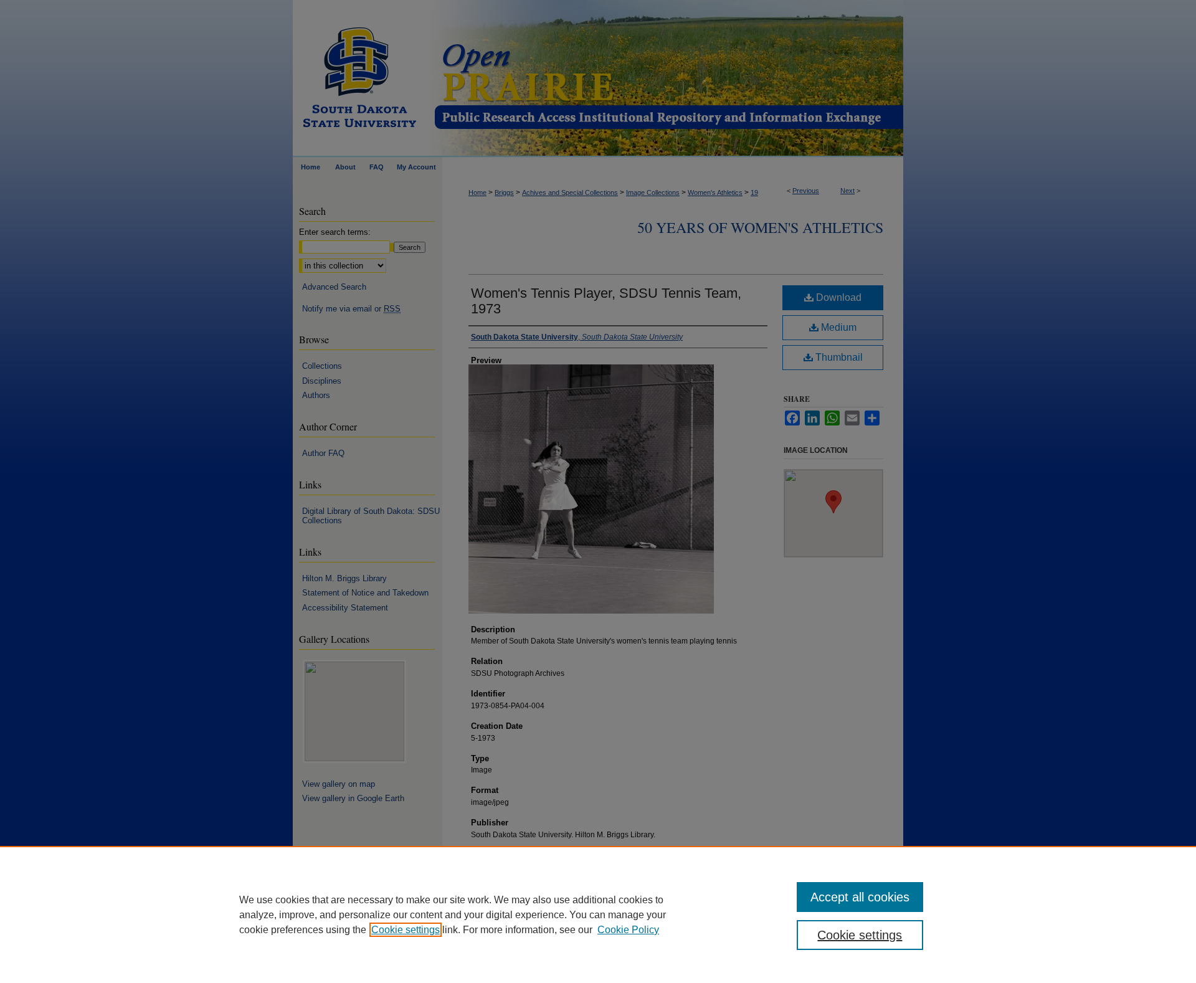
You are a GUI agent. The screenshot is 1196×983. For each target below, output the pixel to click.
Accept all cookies (859, 897)
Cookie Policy (628, 929)
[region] (598, 914)
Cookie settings (405, 929)
